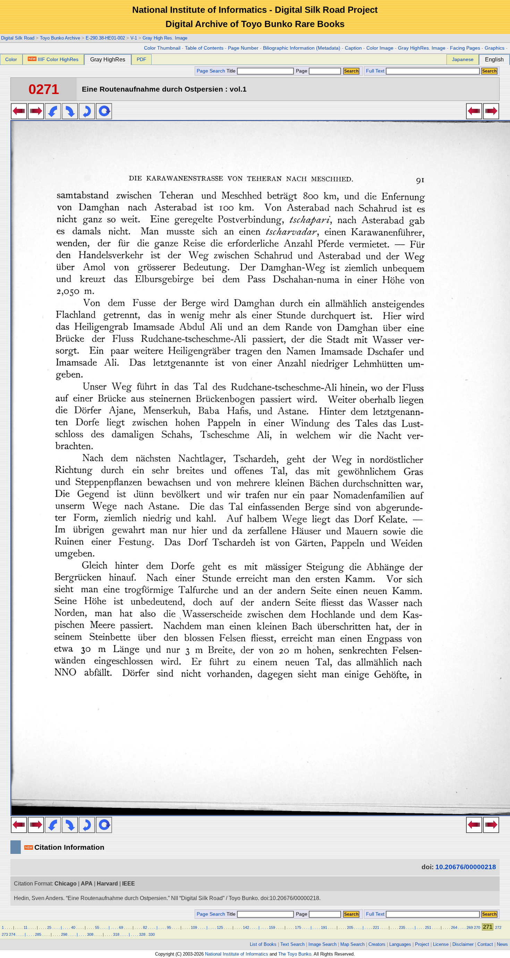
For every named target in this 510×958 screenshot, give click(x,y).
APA (87, 884)
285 (38, 934)
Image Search (322, 944)
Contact (485, 944)
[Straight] (104, 117)
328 (142, 934)
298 (64, 934)
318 (116, 934)
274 (12, 934)
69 (121, 927)
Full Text (375, 71)
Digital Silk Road (17, 38)
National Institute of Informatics (236, 954)
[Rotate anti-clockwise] (53, 117)
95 (169, 927)
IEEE (128, 884)
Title (232, 71)
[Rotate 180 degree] (87, 117)
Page (302, 71)
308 (90, 934)
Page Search (211, 71)
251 (428, 927)
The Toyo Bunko (294, 954)
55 (97, 927)
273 (5, 934)
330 (151, 934)
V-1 (133, 38)
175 (298, 927)
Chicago (65, 884)
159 (272, 927)
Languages (400, 944)
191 (324, 927)
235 (402, 927)
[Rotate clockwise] (70, 117)
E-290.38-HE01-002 (105, 38)
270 (477, 927)
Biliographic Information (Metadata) (301, 48)
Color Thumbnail (162, 48)
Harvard (107, 884)
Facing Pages (465, 48)
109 (194, 927)
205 (350, 927)
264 (454, 927)
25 (49, 927)
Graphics (494, 48)
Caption (353, 48)
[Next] (36, 117)
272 (498, 927)
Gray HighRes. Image (421, 48)
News (502, 944)
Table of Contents (204, 48)
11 (25, 927)
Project (422, 944)
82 (145, 927)
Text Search (292, 944)
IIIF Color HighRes (58, 59)
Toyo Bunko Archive (60, 38)
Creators (376, 944)
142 (246, 927)
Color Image (379, 48)
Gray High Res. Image (165, 38)
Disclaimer (463, 944)
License (441, 944)
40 (73, 927)
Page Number (243, 48)
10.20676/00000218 (465, 867)
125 (220, 927)
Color (11, 59)
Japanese (463, 59)
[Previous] (19, 117)
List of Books (263, 944)
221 (376, 927)
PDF (141, 59)
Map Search (352, 944)
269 (470, 927)
